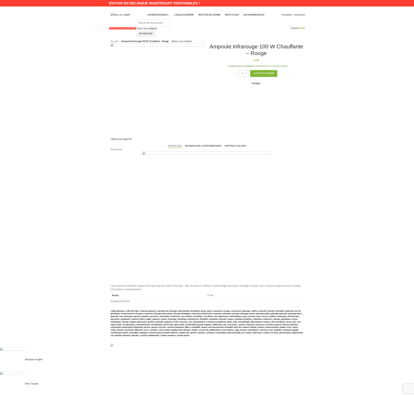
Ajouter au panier (263, 73)
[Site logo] (120, 15)
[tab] (175, 146)
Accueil (114, 41)
